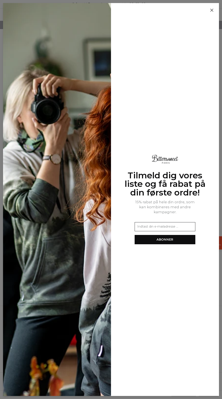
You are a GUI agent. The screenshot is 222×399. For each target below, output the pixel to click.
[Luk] (211, 10)
